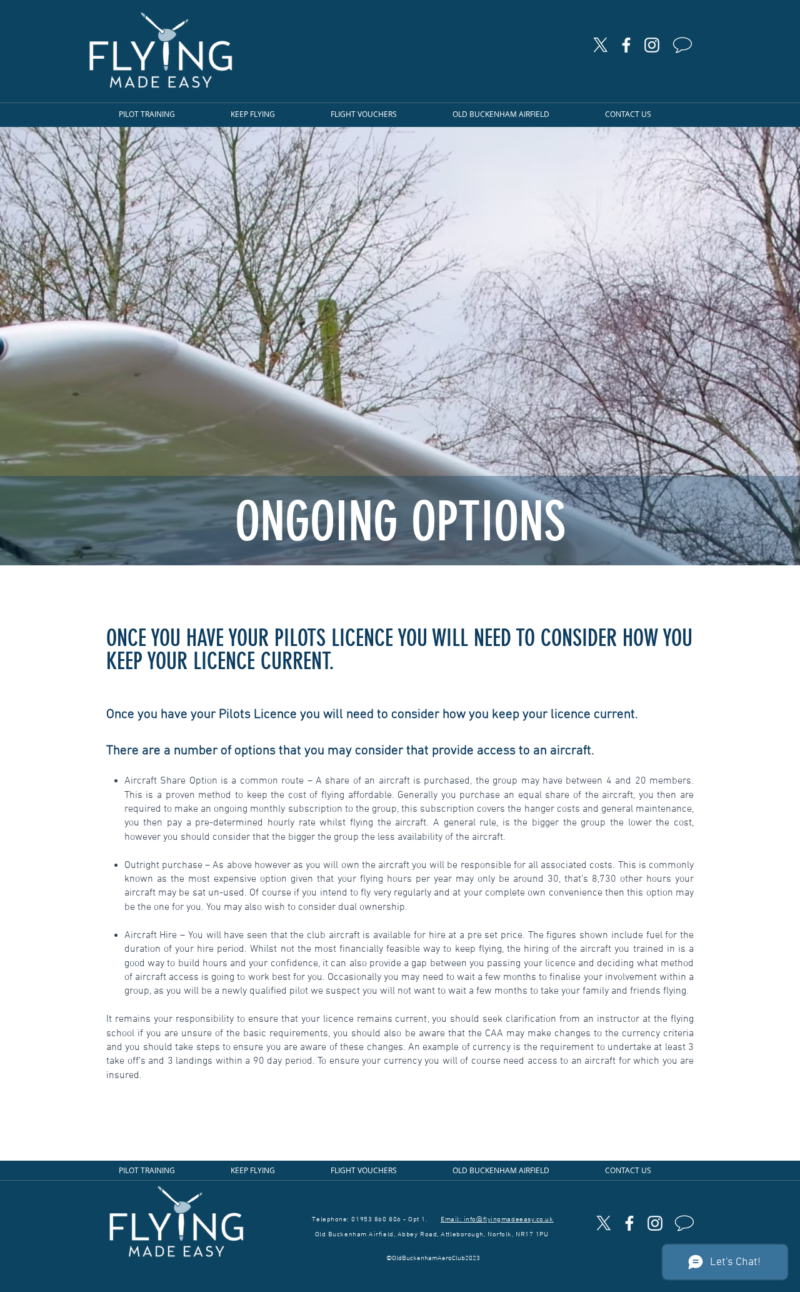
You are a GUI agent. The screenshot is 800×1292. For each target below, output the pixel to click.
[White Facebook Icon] (626, 45)
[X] (601, 45)
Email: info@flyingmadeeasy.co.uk (497, 1220)
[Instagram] (652, 45)
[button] (162, 114)
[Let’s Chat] (683, 45)
